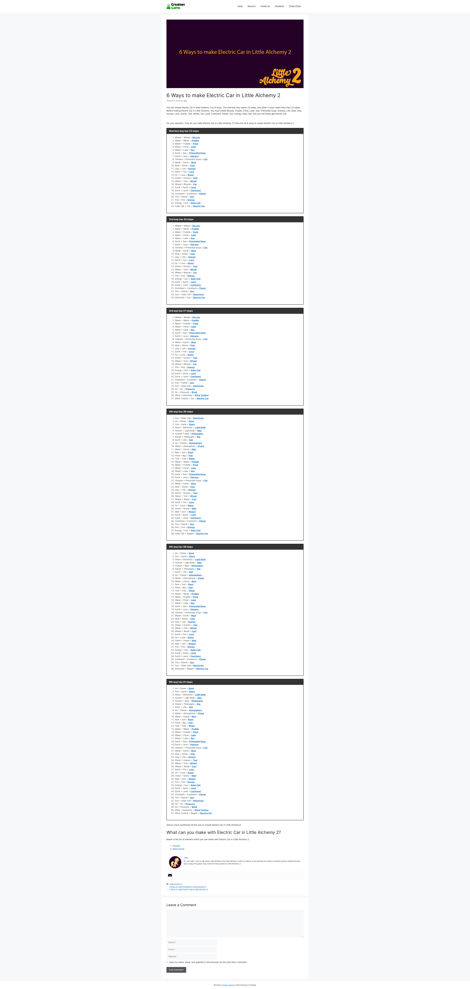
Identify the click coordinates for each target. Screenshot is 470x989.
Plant (190, 452)
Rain (194, 449)
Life (205, 159)
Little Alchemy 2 (175, 884)
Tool (195, 178)
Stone (191, 175)
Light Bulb (200, 427)
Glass (192, 424)
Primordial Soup (197, 153)
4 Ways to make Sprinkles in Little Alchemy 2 (187, 887)
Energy (191, 200)
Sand (191, 421)
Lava (191, 172)
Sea (192, 150)
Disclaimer (279, 6)
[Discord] (170, 875)
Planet (202, 193)
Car (195, 184)
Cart (194, 499)
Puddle (195, 140)
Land (193, 187)
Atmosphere (195, 443)
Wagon (192, 512)
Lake (193, 147)
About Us (252, 6)
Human (192, 168)
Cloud (201, 446)
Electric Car (199, 206)
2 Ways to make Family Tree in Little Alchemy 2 (188, 889)
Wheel (193, 181)
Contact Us (265, 6)
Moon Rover (178, 849)
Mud (193, 162)
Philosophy (197, 433)
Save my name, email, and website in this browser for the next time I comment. (208, 962)
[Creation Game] (175, 6)
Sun (192, 197)
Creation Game (227, 985)
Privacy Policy (295, 6)
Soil (191, 440)
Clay (192, 165)
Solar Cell (195, 203)
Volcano (194, 156)
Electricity (198, 294)
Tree (190, 455)
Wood (192, 458)
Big (198, 437)
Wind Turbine (202, 395)
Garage (176, 845)
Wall (194, 508)
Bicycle (196, 137)
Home (240, 6)
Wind (194, 392)
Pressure (190, 389)
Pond (195, 144)
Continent (195, 190)
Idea (199, 430)
